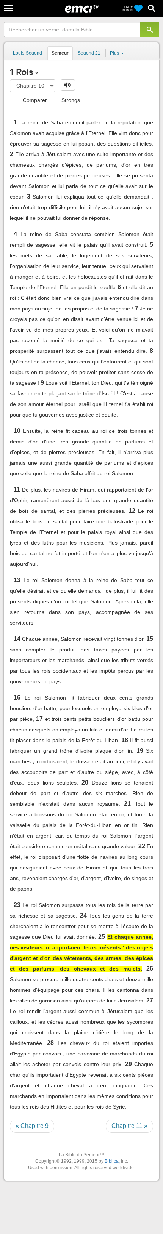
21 (127, 803)
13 (17, 580)
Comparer (34, 100)
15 (149, 639)
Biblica (112, 1161)
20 (85, 782)
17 (39, 719)
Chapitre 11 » (129, 1126)
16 (17, 697)
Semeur (60, 53)
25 (101, 936)
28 (50, 1043)
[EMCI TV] (82, 9)
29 (128, 1064)
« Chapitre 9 (32, 1126)
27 (149, 1000)
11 (17, 489)
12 (132, 510)
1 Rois (21, 72)
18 (124, 740)
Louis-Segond (27, 53)
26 (149, 968)
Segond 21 (89, 53)
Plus (115, 53)
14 (17, 639)
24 (83, 915)
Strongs (70, 100)
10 (17, 431)
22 (141, 846)
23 (17, 905)
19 (139, 750)
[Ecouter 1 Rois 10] (68, 85)
